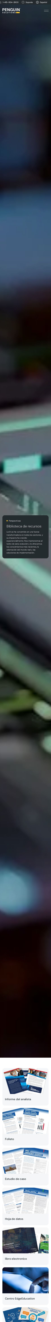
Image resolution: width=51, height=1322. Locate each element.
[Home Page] (11, 11)
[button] (43, 2)
